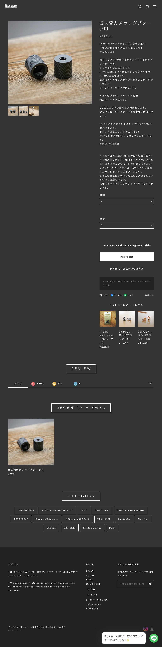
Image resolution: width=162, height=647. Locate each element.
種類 (102, 195)
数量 (102, 219)
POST (106, 295)
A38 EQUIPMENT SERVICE (57, 510)
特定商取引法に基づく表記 (43, 627)
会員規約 (61, 627)
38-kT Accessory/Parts (130, 510)
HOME (89, 571)
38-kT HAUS (102, 510)
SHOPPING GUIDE (97, 600)
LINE (130, 295)
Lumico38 (124, 519)
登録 (150, 584)
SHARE (118, 295)
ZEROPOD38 (21, 519)
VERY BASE (104, 519)
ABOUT (90, 575)
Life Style (70, 527)
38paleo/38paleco (47, 519)
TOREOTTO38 (26, 510)
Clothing (143, 519)
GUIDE (91, 589)
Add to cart (127, 256)
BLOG (89, 579)
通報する (149, 295)
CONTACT (92, 608)
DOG (112, 527)
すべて (18, 383)
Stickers (51, 527)
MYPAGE (93, 594)
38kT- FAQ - (93, 604)
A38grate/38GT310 (78, 519)
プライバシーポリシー (18, 627)
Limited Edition (92, 527)
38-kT (84, 510)
